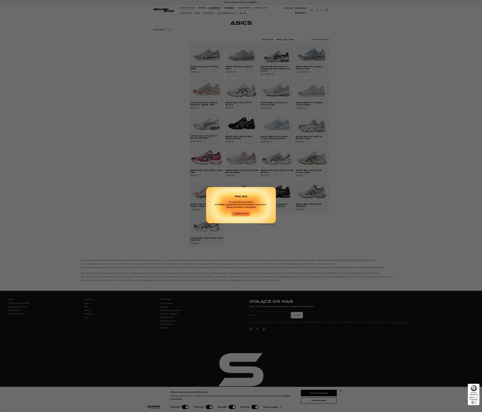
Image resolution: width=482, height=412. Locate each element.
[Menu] (477, 385)
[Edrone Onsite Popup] (241, 206)
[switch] (473, 402)
